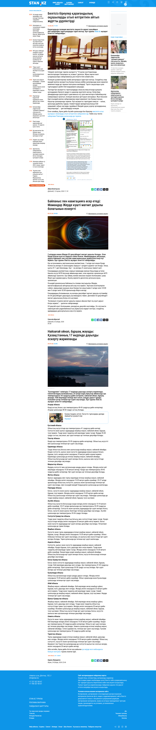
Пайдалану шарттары (38, 706)
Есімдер (31, 718)
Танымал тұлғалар (121, 713)
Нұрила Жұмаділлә (54, 660)
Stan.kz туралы (36, 699)
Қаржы (69, 2)
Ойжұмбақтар (122, 716)
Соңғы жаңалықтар (37, 185)
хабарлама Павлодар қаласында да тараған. (65, 116)
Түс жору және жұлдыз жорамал (39, 711)
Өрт (55, 655)
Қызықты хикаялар (80, 727)
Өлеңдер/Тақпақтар (35, 716)
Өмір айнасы (58, 2)
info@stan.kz (34, 678)
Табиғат (59, 655)
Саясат (80, 2)
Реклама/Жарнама (37, 702)
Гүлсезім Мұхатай (54, 319)
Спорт (57, 4)
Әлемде (92, 2)
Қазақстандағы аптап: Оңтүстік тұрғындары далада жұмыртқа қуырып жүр (84, 415)
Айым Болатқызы (54, 189)
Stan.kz (98, 31)
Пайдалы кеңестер (94, 727)
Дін (126, 711)
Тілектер (32, 713)
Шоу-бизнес (69, 4)
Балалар (124, 718)
